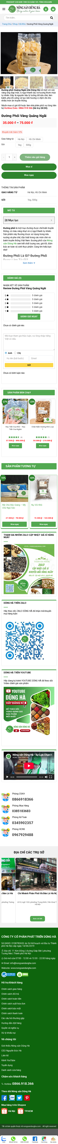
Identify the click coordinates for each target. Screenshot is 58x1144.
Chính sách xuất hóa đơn (13, 1003)
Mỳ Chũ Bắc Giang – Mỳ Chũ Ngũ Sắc (14, 506)
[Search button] (51, 18)
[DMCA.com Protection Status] (22, 974)
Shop (15, 24)
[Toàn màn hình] (50, 777)
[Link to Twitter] (20, 1097)
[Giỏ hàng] (53, 9)
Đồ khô (22, 24)
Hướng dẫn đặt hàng (11, 1023)
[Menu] (3, 9)
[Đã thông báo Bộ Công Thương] (8, 974)
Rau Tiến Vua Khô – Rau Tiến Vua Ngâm (15, 428)
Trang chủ (6, 24)
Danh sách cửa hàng (11, 1070)
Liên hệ (5, 1055)
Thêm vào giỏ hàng (35, 157)
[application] (29, 766)
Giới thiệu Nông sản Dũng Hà (15, 1045)
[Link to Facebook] (4, 1097)
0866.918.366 (23, 1084)
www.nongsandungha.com (23, 968)
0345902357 (22, 823)
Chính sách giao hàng (11, 989)
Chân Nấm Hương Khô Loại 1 (43, 428)
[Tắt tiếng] (46, 777)
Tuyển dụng (7, 1065)
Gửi (29, 365)
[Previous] (4, 53)
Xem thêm (28, 263)
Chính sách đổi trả (10, 994)
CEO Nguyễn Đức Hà (11, 1050)
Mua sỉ (29, 166)
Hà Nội (30, 192)
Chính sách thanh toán (12, 1013)
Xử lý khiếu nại (8, 1033)
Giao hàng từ (7, 139)
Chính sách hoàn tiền (11, 998)
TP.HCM (28, 1111)
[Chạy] (7, 777)
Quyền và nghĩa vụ (10, 1028)
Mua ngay (15, 446)
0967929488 (22, 835)
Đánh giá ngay (29, 316)
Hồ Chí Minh (41, 192)
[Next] (53, 53)
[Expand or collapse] (51, 220)
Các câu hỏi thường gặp (12, 1018)
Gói (3, 144)
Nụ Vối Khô (36, 505)
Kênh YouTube (8, 1060)
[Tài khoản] (45, 9)
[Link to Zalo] (12, 1097)
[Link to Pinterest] (27, 1097)
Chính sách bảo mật (11, 1008)
